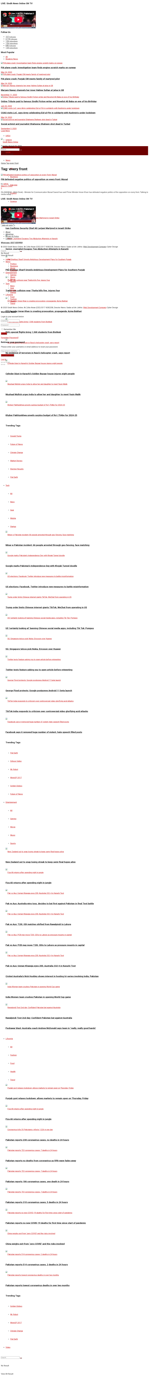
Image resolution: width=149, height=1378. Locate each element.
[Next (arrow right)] (4, 364)
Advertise (10, 234)
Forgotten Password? (10, 338)
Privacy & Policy (12, 236)
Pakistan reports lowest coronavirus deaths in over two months (37, 1285)
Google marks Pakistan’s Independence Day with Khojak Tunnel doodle (41, 566)
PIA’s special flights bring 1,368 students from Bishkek (33, 332)
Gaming (13, 819)
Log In (3, 359)
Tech (7, 485)
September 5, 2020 (9, 129)
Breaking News (12, 59)
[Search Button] (21, 251)
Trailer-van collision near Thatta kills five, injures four (33, 290)
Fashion (13, 1055)
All (7, 57)
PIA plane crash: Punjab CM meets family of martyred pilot (30, 79)
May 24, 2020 (6, 72)
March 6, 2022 (6, 186)
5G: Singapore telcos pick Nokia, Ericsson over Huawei (33, 649)
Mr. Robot (14, 769)
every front (14, 163)
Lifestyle (9, 1039)
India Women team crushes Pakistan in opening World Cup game (38, 997)
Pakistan (13, 185)
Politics (13, 264)
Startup (13, 526)
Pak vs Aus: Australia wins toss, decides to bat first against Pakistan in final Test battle (50, 903)
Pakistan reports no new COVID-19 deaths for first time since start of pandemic (46, 1223)
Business (14, 177)
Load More (5, 131)
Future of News (16, 444)
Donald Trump (15, 436)
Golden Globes (16, 786)
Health (12, 1072)
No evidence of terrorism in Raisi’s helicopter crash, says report (38, 353)
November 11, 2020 (9, 95)
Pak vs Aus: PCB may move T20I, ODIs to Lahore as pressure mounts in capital (45, 945)
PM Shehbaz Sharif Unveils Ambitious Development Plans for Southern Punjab (45, 270)
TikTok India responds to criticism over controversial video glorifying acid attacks (47, 711)
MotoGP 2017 (16, 778)
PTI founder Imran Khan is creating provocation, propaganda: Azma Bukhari (44, 311)
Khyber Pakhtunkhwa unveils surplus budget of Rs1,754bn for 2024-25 (41, 415)
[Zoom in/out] (9, 362)
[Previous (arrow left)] (2, 364)
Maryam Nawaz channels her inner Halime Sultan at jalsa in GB (32, 90)
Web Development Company (94, 247)
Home (3, 163)
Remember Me (10, 329)
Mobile (13, 518)
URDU (8, 136)
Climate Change (16, 452)
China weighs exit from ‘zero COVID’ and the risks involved (35, 1244)
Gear (12, 510)
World (12, 268)
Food (12, 1063)
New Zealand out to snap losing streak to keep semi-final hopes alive (41, 862)
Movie (12, 827)
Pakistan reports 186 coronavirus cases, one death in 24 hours (37, 1181)
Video (8, 1347)
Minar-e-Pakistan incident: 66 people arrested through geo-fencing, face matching (47, 545)
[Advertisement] (8, 227)
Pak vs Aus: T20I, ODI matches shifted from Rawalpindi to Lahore (38, 924)
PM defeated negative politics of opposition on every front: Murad (34, 179)
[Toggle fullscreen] (6, 362)
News (8, 160)
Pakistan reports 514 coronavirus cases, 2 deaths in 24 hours (37, 1264)
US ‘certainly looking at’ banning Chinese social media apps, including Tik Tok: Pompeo (50, 628)
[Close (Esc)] (2, 362)
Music (12, 835)
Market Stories (16, 461)
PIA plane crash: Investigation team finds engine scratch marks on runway (38, 67)
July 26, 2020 (6, 106)
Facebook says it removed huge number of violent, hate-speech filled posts (44, 732)
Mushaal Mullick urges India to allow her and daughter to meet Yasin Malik (43, 394)
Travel (12, 1080)
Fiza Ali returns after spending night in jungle (28, 882)
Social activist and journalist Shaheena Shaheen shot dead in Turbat (35, 124)
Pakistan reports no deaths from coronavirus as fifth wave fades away (41, 1160)
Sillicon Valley (16, 761)
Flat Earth (14, 477)
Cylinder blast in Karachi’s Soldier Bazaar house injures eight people (40, 373)
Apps (12, 502)
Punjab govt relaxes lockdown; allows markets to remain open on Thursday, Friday (47, 1098)
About (8, 232)
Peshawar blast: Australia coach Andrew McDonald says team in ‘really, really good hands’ (51, 1028)
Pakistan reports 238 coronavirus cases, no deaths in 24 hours (37, 1140)
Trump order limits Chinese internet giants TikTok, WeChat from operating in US (46, 607)
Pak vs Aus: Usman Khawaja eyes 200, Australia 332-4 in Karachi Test (41, 966)
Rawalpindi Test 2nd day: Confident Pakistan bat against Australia (39, 1018)
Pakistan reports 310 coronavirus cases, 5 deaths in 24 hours (37, 1202)
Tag (7, 163)
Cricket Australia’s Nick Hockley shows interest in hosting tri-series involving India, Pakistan (52, 976)
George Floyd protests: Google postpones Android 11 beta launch (39, 690)
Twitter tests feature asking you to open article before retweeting (39, 670)
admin (5, 184)
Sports (13, 843)
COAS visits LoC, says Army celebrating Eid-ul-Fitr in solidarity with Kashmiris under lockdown (48, 113)
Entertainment (11, 802)
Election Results (17, 469)
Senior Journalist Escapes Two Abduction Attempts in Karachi (37, 249)
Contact (9, 239)
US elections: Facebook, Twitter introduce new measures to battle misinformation (47, 586)
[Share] (4, 362)
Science (13, 201)
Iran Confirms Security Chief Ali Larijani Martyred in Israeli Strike (38, 228)
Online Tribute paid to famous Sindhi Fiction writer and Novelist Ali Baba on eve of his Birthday (49, 101)
